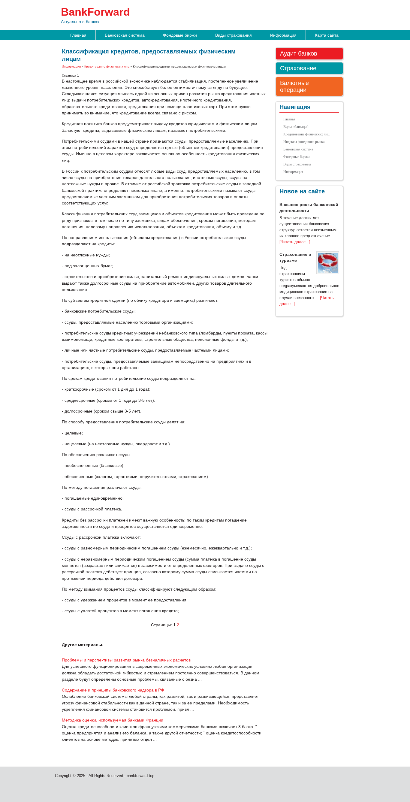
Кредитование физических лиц (106, 66)
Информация (283, 35)
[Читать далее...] (294, 242)
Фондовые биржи (180, 35)
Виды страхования (233, 35)
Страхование (298, 68)
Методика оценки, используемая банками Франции (112, 720)
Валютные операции (294, 86)
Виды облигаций (295, 127)
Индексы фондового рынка (303, 142)
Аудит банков (298, 53)
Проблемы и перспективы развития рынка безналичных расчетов (126, 660)
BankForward (95, 12)
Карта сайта (327, 35)
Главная (78, 35)
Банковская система (125, 35)
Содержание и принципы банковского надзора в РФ (113, 690)
